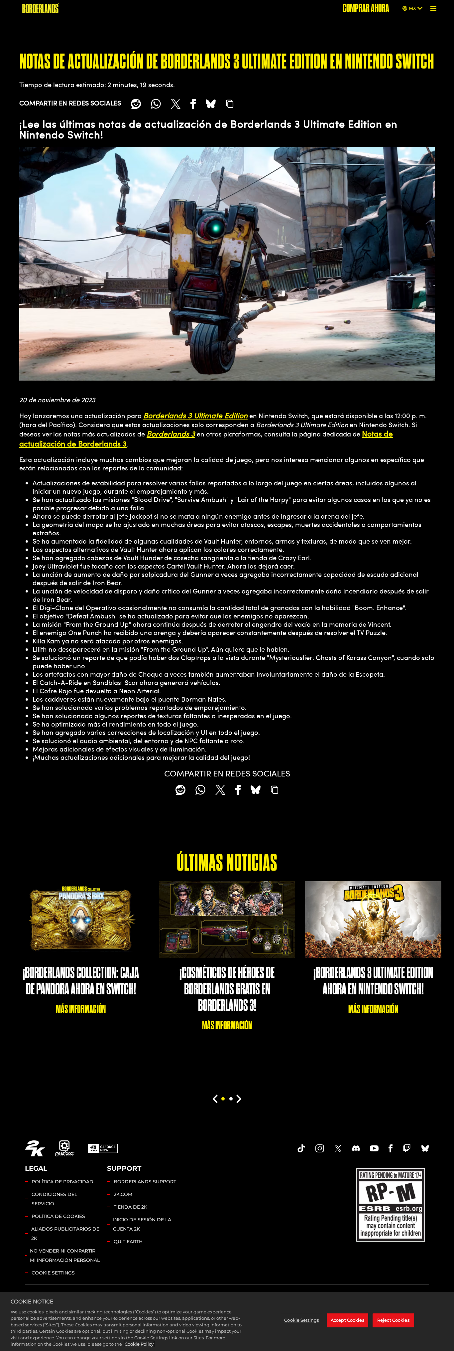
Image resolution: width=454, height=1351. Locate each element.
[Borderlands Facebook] (391, 1148)
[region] (227, 1321)
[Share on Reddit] (136, 104)
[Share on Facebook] (193, 104)
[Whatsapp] (156, 104)
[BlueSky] (211, 104)
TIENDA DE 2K (130, 1207)
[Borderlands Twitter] (338, 1148)
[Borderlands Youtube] (374, 1148)
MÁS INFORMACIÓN (81, 1009)
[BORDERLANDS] (41, 8)
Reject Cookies (393, 1320)
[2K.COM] (35, 1148)
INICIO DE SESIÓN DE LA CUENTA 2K (142, 1224)
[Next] (239, 1099)
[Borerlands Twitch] (406, 1148)
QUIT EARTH (128, 1242)
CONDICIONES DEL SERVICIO (54, 1199)
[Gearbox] (64, 1148)
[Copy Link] (230, 104)
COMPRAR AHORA (366, 8)
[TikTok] (301, 1148)
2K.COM (123, 1194)
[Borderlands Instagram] (319, 1148)
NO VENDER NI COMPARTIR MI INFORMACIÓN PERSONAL (65, 1255)
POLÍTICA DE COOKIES (58, 1216)
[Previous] (214, 1099)
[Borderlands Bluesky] (425, 1148)
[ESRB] (391, 1203)
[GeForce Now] (103, 1148)
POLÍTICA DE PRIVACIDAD (62, 1182)
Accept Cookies (347, 1320)
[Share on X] (175, 104)
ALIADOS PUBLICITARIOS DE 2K (65, 1233)
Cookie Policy (139, 1344)
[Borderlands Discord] (356, 1148)
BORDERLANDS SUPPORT (145, 1182)
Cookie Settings (53, 1273)
